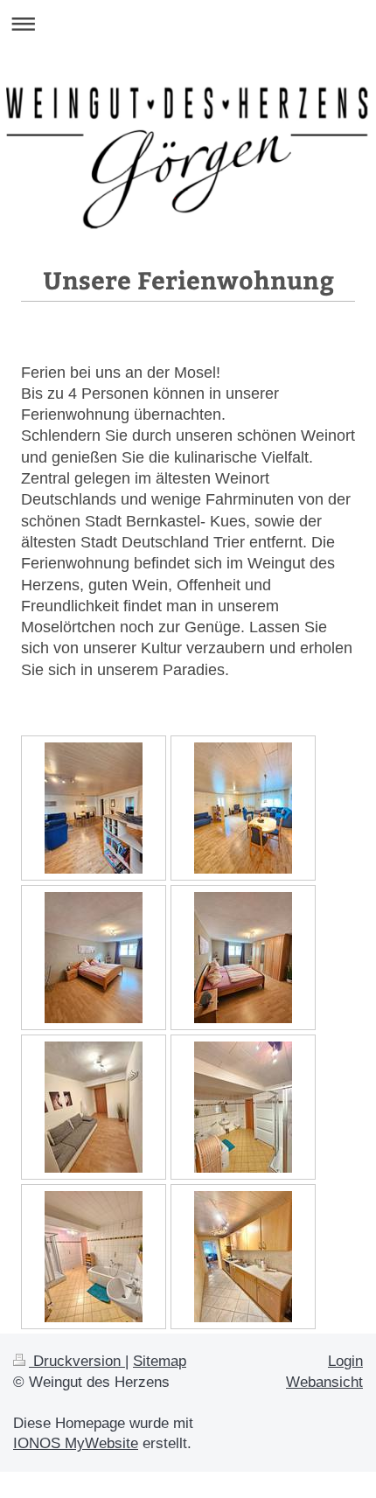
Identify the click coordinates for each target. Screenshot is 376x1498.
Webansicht (324, 1382)
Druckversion (77, 1361)
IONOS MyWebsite (75, 1443)
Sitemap (159, 1361)
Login (345, 1361)
